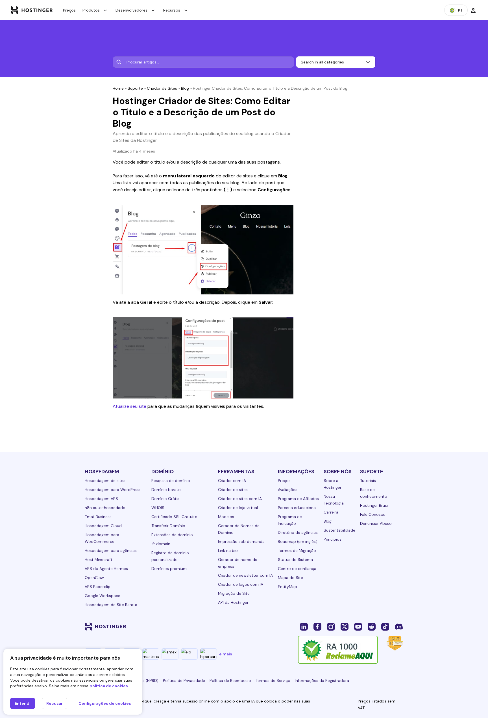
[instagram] (331, 626)
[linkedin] (303, 626)
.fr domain (160, 543)
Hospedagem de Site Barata (111, 604)
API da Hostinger (233, 602)
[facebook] (317, 626)
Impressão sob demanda (241, 541)
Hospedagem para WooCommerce (102, 538)
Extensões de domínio (172, 534)
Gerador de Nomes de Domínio (239, 529)
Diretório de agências (298, 532)
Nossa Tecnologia (334, 500)
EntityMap (287, 586)
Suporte (135, 88)
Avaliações (287, 489)
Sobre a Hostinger (332, 484)
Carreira (331, 512)
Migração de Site (234, 593)
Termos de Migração (297, 550)
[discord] (398, 626)
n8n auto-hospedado (105, 507)
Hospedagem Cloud (103, 525)
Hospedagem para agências (111, 550)
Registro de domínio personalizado (170, 556)
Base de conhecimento (373, 493)
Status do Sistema (295, 559)
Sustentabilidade (339, 530)
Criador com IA (232, 480)
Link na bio (228, 550)
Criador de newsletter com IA (245, 575)
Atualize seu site (129, 406)
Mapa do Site (290, 577)
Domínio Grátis (165, 498)
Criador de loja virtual (238, 507)
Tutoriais (368, 480)
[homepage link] (32, 10)
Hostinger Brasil (374, 505)
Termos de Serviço (273, 680)
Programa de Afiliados (298, 498)
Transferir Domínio (168, 525)
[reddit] (371, 626)
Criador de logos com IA (240, 584)
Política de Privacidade (184, 680)
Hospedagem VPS (101, 498)
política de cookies (109, 685)
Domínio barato (166, 489)
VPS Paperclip (97, 586)
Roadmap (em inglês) (297, 541)
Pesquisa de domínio (170, 480)
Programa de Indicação (290, 520)
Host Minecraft (98, 559)
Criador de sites (233, 489)
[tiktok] (385, 626)
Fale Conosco (372, 514)
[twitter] (344, 626)
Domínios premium (169, 568)
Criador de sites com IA (240, 498)
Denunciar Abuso (376, 523)
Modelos (226, 516)
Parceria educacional (297, 507)
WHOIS (157, 507)
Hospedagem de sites (105, 480)
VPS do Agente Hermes (106, 568)
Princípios (332, 539)
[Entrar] (473, 10)
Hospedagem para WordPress (112, 489)
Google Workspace (102, 595)
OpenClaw (94, 577)
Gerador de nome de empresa (237, 563)
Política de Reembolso (230, 680)
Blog (185, 88)
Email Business (98, 516)
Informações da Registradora (322, 680)
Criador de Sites (162, 88)
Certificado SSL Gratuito (174, 516)
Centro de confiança (297, 568)
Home (118, 88)
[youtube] (358, 626)
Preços (69, 10)
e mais (225, 654)
